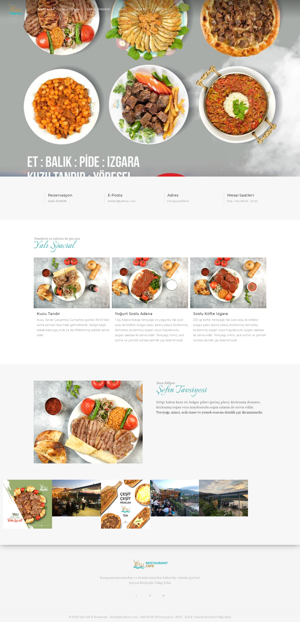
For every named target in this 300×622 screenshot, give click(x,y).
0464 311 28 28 (57, 201)
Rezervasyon (60, 195)
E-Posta (115, 195)
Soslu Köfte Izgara (210, 314)
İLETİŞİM (160, 9)
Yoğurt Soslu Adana (133, 314)
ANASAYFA (46, 9)
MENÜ (122, 9)
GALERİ (140, 9)
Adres (172, 195)
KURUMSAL (71, 9)
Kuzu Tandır (48, 314)
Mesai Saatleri (240, 195)
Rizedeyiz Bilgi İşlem (217, 617)
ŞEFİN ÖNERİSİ (99, 9)
